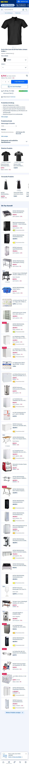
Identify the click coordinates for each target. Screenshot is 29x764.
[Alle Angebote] (14, 762)
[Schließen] (26, 753)
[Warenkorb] (20, 762)
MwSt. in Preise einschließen (14, 757)
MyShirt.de (12, 96)
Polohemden (18, 13)
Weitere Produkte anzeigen (13, 712)
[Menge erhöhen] (8, 82)
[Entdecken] (9, 762)
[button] (22, 1)
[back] (2, 9)
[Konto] (26, 762)
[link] (7, 60)
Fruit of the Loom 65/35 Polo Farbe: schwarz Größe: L (14, 50)
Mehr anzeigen (4, 116)
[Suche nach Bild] (23, 9)
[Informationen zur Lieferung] (12, 93)
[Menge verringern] (2, 82)
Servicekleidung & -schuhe (9, 13)
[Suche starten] (26, 9)
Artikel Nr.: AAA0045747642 (7, 53)
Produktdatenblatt (20, 230)
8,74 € (3, 76)
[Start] (3, 762)
